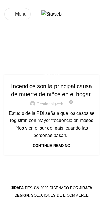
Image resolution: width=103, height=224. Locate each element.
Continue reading (51, 146)
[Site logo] (51, 13)
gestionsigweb (50, 103)
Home (10, 55)
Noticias (51, 75)
